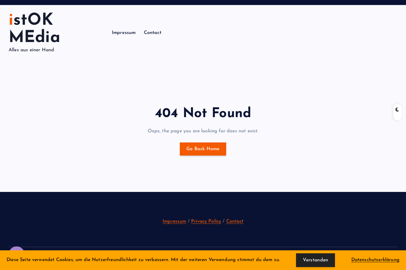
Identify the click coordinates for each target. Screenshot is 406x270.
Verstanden (315, 260)
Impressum (124, 32)
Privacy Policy (206, 221)
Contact (152, 32)
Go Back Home (203, 149)
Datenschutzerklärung (375, 259)
